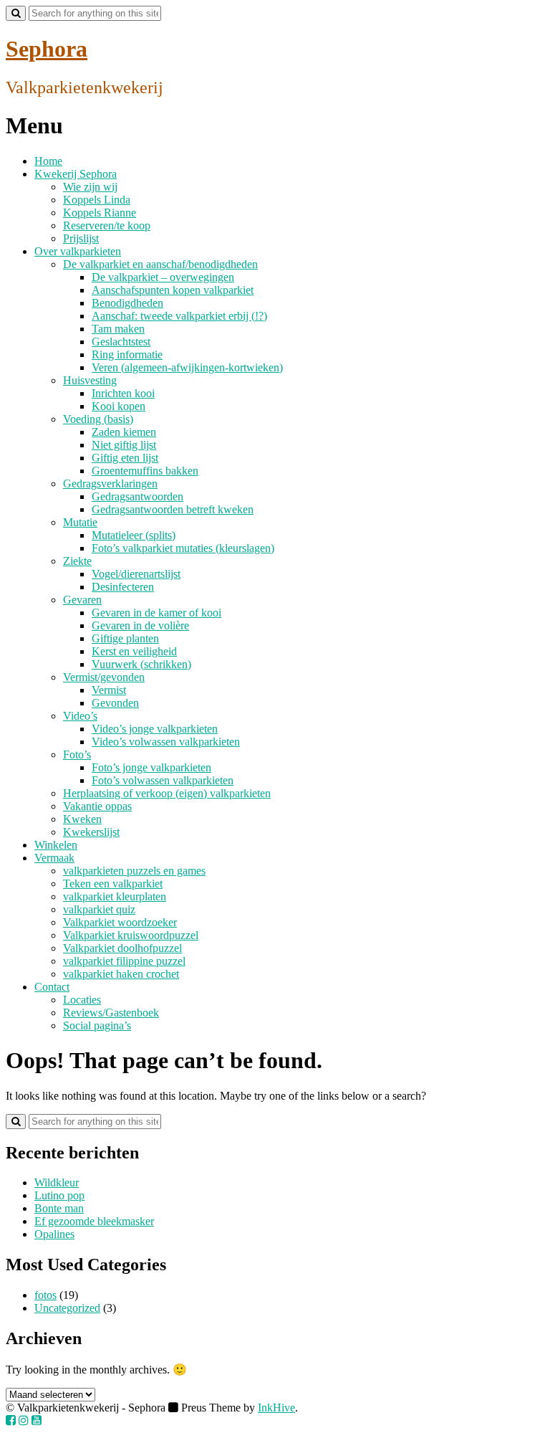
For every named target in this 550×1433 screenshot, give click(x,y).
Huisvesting (90, 380)
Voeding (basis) (98, 419)
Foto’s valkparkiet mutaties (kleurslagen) (183, 548)
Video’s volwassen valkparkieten (166, 741)
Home (48, 161)
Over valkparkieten (77, 251)
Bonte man (59, 1208)
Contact (51, 987)
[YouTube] (37, 1420)
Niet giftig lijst (124, 445)
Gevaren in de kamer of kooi (156, 612)
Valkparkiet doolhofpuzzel (122, 948)
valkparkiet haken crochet (121, 974)
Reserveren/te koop (106, 225)
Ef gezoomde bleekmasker (94, 1221)
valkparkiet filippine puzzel (124, 961)
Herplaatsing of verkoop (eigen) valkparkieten (167, 793)
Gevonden (115, 703)
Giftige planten (125, 638)
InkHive (276, 1407)
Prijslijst (81, 238)
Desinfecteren (123, 587)
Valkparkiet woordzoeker (120, 922)
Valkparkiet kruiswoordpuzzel (130, 935)
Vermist (109, 690)
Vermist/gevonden (104, 677)
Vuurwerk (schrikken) (141, 664)
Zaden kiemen (124, 432)
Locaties (82, 1000)
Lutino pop (59, 1195)
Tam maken (118, 329)
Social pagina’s (97, 1025)
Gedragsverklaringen (110, 483)
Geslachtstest (121, 341)
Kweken (82, 819)
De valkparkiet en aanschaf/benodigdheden (160, 264)
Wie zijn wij (90, 187)
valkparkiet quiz (99, 909)
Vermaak (54, 858)
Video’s (80, 716)
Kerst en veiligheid (134, 651)
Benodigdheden (127, 303)
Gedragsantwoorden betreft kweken (173, 509)
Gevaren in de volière (140, 625)
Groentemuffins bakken (145, 471)
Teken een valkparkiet (113, 883)
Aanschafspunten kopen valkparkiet (173, 290)
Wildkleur (56, 1182)
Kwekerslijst (91, 832)
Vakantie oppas (97, 806)
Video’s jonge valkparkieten (155, 729)
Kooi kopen (118, 406)
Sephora (46, 49)
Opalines (54, 1234)
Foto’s (77, 754)
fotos (45, 1295)
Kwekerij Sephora (75, 174)
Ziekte (77, 561)
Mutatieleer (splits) (133, 535)
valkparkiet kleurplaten (114, 896)
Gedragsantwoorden (137, 496)
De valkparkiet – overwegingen (163, 277)
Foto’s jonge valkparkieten (151, 767)
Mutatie (80, 522)
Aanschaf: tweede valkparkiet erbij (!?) (179, 316)
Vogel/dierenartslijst (136, 574)
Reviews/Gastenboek (111, 1012)
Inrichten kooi (123, 393)
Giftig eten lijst (125, 458)
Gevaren (82, 600)
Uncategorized (67, 1308)
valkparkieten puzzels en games (134, 871)
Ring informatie (127, 354)
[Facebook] (11, 1420)
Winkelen (55, 845)
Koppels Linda (96, 200)
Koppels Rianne (99, 212)
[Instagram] (24, 1420)
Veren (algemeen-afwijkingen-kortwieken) (187, 367)
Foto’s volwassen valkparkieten (162, 780)
